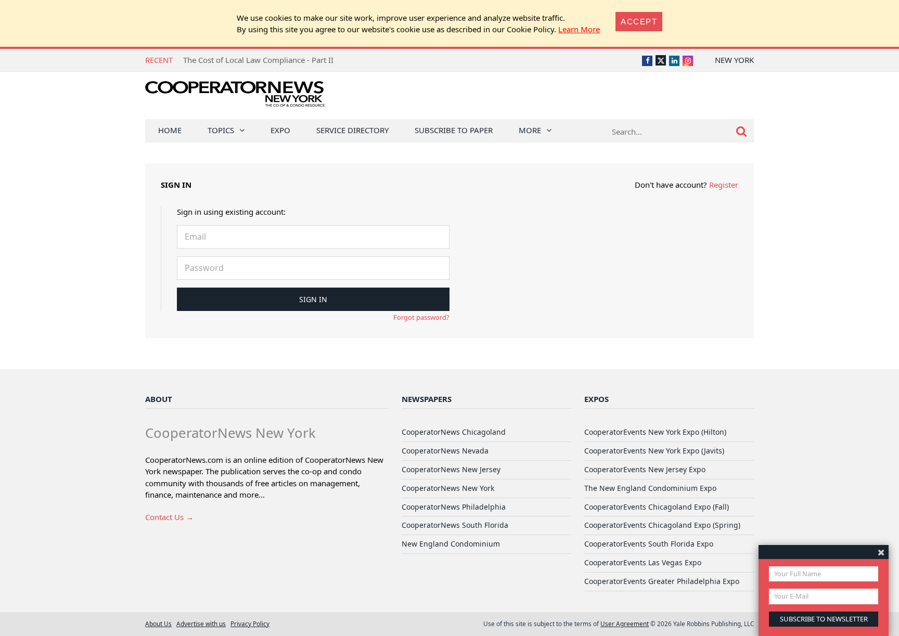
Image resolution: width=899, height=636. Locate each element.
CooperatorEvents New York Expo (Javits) (654, 451)
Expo (280, 130)
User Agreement (624, 623)
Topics (221, 130)
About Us (158, 623)
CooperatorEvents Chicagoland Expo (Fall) (656, 507)
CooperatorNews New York (448, 488)
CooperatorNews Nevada (445, 451)
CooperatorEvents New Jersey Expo (644, 469)
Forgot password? (421, 317)
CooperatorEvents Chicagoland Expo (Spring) (662, 525)
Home (170, 130)
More (530, 130)
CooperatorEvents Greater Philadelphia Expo (661, 581)
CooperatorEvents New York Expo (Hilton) (655, 432)
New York (734, 60)
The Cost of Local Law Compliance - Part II (258, 60)
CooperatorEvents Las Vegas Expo (642, 562)
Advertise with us (201, 623)
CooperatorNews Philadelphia (454, 507)
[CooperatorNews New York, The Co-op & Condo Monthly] (235, 97)
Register (723, 184)
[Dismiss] (881, 552)
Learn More (579, 29)
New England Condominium (451, 544)
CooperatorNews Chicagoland (454, 432)
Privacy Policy (249, 623)
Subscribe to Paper (454, 130)
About (158, 399)
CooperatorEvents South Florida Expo (648, 544)
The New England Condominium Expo (650, 488)
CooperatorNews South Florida (455, 525)
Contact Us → (169, 517)
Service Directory (352, 130)
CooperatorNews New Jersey (451, 469)
